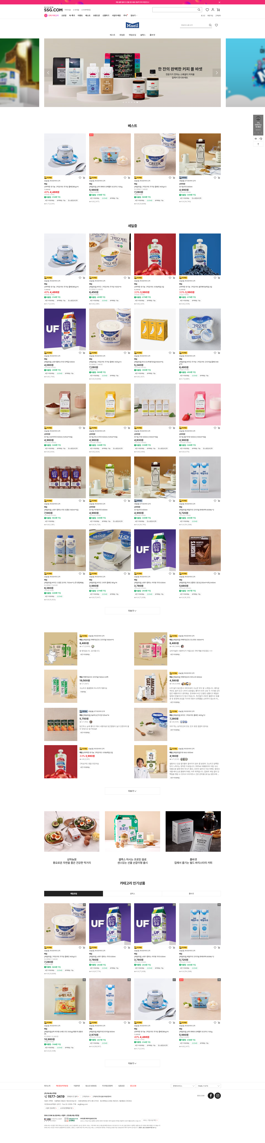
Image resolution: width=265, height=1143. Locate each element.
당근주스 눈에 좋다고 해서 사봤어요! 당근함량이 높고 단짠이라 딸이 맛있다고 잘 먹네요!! (104, 727)
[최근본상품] (255, 138)
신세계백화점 (86, 10)
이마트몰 (68, 10)
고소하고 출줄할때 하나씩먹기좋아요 (93, 688)
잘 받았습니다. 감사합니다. (90, 651)
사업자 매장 (116, 15)
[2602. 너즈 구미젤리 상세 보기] (132, 72)
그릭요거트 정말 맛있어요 (89, 764)
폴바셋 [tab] (152, 35)
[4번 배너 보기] (131, 102)
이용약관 (77, 1086)
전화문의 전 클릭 (72, 1097)
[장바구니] (218, 9)
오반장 (63, 15)
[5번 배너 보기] (134, 102)
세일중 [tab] (122, 35)
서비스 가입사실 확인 (149, 1120)
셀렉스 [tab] (143, 35)
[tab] (73, 893)
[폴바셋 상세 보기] (193, 831)
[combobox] (196, 25)
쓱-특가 (72, 15)
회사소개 (47, 1086)
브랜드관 (96, 15)
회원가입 (210, 16)
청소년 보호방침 (90, 1086)
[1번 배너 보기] (123, 102)
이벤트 (80, 15)
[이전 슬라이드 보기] (255, 132)
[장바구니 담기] (84, 178)
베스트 (87, 15)
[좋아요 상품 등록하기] (216, 25)
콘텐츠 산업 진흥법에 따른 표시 (147, 1127)
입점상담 (121, 1086)
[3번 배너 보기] (128, 102)
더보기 (131, 611)
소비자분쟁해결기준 (66, 1108)
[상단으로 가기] (258, 144)
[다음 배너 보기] (217, 73)
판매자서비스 (177, 1086)
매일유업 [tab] (132, 35)
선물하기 (106, 15)
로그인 (203, 16)
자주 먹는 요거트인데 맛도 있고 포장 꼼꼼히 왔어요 (188, 726)
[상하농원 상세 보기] (71, 831)
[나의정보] (212, 9)
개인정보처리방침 (62, 1086)
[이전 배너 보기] (48, 73)
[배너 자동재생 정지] (140, 102)
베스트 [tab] (112, 35)
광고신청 (133, 1086)
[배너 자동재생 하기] (258, 132)
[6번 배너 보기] (137, 102)
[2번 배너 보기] (126, 102)
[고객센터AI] (261, 138)
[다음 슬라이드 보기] (261, 132)
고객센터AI (85, 1097)
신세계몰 (76, 10)
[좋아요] (207, 9)
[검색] (199, 9)
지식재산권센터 (107, 1086)
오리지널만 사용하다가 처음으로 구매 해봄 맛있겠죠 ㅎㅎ (191, 651)
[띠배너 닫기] (219, 2)
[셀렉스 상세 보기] (132, 831)
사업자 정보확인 (50, 1108)
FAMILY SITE (203, 1086)
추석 (125, 15)
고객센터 (218, 16)
